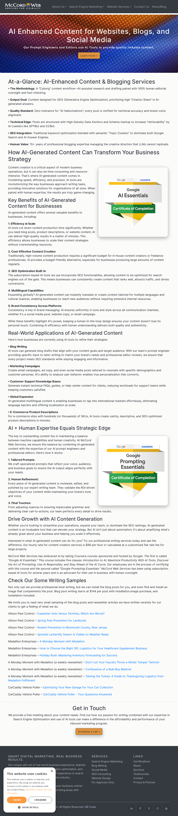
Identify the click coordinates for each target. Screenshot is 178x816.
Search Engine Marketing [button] (85, 6)
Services (138, 769)
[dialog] (29, 790)
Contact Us (141, 6)
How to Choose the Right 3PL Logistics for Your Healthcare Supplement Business (93, 648)
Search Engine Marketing (107, 761)
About (137, 765)
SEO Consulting (101, 774)
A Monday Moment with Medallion (62, 641)
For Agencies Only (103, 782)
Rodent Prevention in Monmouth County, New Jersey (72, 627)
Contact (138, 778)
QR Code (90, 807)
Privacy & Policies (144, 782)
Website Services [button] (118, 6)
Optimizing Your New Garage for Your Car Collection (78, 687)
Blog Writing (99, 765)
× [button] (51, 771)
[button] (29, 807)
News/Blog (159, 6)
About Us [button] (58, 6)
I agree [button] (17, 799)
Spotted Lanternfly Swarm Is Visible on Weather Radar (73, 634)
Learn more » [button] (89, 55)
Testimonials (141, 774)
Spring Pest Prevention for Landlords (61, 620)
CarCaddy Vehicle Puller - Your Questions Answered (77, 694)
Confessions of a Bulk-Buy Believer (108, 669)
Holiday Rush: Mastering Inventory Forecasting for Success (78, 655)
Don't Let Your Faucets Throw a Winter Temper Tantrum (122, 662)
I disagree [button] (40, 799)
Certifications (141, 761)
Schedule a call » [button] (89, 731)
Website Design (101, 778)
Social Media (99, 769)
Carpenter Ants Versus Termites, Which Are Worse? (70, 613)
